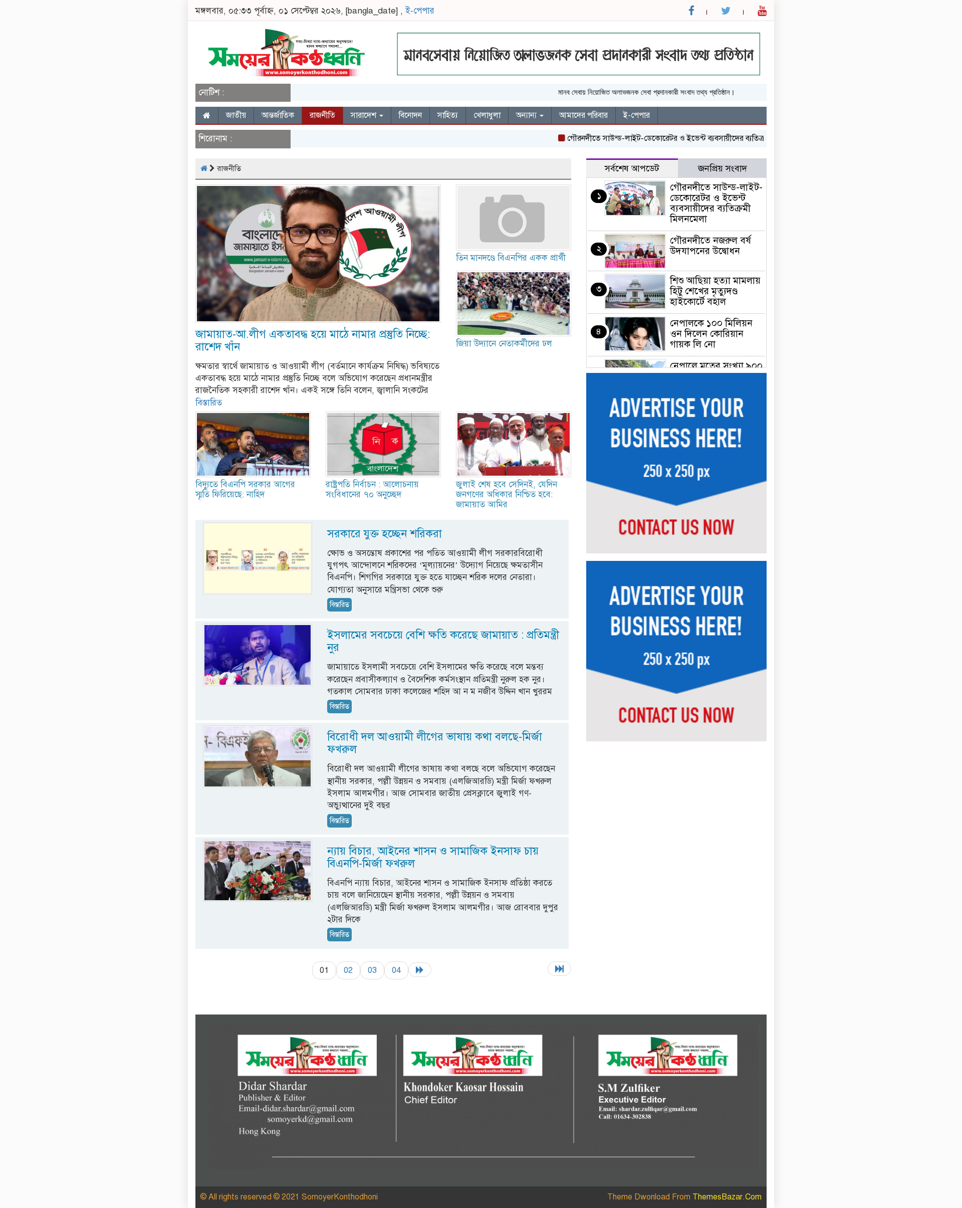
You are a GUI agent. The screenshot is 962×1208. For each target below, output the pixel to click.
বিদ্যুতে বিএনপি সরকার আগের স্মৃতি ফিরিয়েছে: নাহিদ (245, 489)
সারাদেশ (364, 115)
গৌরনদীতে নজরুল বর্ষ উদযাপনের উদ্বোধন (710, 246)
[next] (419, 969)
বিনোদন (410, 115)
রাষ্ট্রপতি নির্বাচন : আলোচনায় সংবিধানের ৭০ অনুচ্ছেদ (372, 489)
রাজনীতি (322, 115)
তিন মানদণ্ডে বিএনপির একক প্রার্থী (511, 258)
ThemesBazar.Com (727, 1197)
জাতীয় (236, 115)
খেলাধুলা (487, 115)
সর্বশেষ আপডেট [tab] (632, 168)
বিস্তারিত (208, 402)
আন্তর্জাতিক (278, 115)
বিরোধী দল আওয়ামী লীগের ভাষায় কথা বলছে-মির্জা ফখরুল (434, 743)
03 (372, 970)
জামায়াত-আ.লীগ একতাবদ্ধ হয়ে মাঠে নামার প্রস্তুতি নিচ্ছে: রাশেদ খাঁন (312, 340)
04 (396, 970)
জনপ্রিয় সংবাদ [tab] (722, 168)
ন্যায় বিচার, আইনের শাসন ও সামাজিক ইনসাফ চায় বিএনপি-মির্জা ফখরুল (433, 857)
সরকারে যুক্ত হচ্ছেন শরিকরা (384, 533)
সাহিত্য (447, 115)
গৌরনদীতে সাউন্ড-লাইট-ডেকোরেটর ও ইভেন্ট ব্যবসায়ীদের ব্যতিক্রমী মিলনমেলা (664, 138)
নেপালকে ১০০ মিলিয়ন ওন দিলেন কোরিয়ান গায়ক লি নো (711, 333)
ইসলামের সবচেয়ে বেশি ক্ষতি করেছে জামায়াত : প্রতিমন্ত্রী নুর (443, 641)
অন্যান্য (527, 115)
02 (348, 970)
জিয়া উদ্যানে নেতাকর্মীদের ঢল (504, 343)
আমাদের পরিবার (583, 115)
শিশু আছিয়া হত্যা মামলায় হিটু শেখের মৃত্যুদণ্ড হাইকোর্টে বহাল (715, 291)
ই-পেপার (419, 11)
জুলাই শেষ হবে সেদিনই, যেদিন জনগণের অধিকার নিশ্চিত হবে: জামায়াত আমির (506, 494)
